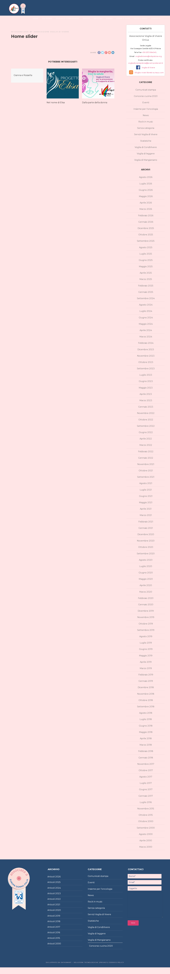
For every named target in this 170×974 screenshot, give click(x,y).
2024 (58, 888)
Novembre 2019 (145, 617)
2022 (58, 899)
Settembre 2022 (146, 426)
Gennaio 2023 (145, 407)
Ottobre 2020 (145, 547)
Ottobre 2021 (146, 470)
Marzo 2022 (145, 445)
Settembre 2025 (145, 241)
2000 (58, 943)
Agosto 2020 (145, 560)
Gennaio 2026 (145, 222)
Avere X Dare (123, 18)
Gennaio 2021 (146, 528)
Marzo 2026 (145, 209)
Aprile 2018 (146, 738)
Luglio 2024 (145, 311)
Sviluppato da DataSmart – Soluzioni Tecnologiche (72, 962)
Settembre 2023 (146, 368)
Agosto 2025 (145, 247)
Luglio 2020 (145, 566)
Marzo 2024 (145, 336)
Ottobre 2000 (145, 821)
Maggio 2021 (145, 502)
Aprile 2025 (146, 273)
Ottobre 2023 (145, 362)
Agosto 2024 (145, 304)
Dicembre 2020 (145, 534)
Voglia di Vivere (148, 67)
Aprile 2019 (146, 662)
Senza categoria (145, 128)
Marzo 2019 (146, 668)
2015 (57, 938)
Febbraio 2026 (145, 215)
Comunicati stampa (145, 90)
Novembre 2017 (145, 764)
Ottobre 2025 (145, 234)
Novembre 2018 (145, 694)
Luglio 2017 (146, 783)
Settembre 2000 (146, 828)
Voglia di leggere (146, 153)
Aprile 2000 (145, 840)
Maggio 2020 (146, 579)
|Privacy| (103, 962)
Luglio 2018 (146, 719)
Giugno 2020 (146, 572)
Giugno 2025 (146, 260)
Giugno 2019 (145, 649)
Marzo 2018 (146, 745)
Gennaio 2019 (146, 681)
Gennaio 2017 (146, 796)
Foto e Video (140, 18)
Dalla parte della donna (94, 102)
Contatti (155, 18)
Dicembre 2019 (146, 611)
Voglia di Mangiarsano (145, 160)
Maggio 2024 (146, 324)
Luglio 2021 (146, 490)
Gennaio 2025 (145, 292)
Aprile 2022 (146, 438)
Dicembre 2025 (146, 228)
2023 (58, 893)
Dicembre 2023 (145, 349)
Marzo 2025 (145, 279)
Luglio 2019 (146, 643)
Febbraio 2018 (145, 751)
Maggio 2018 (145, 732)
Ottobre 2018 (146, 700)
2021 (57, 904)
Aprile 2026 (146, 202)
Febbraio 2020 (145, 598)
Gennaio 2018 (146, 757)
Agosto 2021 (145, 483)
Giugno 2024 (146, 317)
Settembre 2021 (145, 477)
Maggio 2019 (145, 655)
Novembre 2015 (145, 808)
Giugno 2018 (145, 726)
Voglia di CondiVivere (146, 147)
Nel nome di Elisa (56, 102)
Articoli (98, 18)
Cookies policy (116, 962)
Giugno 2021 (145, 496)
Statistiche (145, 141)
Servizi (86, 18)
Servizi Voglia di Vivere (145, 134)
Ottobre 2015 (146, 815)
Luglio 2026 (145, 183)
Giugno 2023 (146, 381)
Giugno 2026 (146, 190)
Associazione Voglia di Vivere (51, 32)
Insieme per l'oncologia (145, 109)
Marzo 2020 (145, 592)
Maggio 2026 (146, 196)
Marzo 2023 (145, 400)
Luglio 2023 (145, 375)
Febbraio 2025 (145, 285)
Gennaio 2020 (145, 604)
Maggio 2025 (146, 266)
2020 (58, 910)
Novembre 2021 (145, 464)
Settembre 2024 (146, 298)
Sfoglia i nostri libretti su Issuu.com (149, 72)
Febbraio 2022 (145, 451)
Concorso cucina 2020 (146, 96)
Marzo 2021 (146, 515)
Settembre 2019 (145, 630)
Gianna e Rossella (23, 75)
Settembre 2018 (145, 706)
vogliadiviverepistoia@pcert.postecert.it (145, 63)
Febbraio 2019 (145, 674)
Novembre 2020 (145, 540)
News (146, 115)
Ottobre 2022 (145, 419)
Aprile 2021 (146, 509)
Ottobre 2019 (146, 623)
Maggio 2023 (146, 387)
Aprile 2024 (146, 330)
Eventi (109, 18)
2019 (57, 916)
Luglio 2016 (146, 802)
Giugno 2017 (145, 789)
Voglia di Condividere (67, 18)
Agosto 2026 (145, 177)
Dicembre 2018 (146, 687)
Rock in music (145, 121)
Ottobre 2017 (146, 770)
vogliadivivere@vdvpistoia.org (148, 56)
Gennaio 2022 (145, 458)
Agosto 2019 (145, 636)
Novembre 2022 (145, 413)
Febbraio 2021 (145, 521)
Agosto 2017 (145, 776)
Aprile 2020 (146, 585)
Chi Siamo (47, 18)
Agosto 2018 (145, 713)
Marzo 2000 (145, 847)
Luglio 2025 (145, 254)
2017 (57, 927)
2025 (58, 882)
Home (36, 18)
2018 (57, 921)
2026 (58, 876)
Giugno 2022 (146, 432)
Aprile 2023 (146, 394)
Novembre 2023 (145, 356)
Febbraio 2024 (145, 343)
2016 (57, 932)
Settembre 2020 (146, 553)
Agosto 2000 (146, 834)
